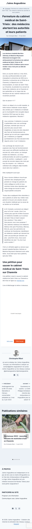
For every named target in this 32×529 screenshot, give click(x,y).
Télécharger (19, 341)
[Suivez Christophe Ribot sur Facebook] (14, 375)
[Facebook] (12, 508)
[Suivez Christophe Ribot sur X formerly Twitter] (17, 375)
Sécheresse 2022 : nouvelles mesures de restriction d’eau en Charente (15, 438)
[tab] (12, 459)
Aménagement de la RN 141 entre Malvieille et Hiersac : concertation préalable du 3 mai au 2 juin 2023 (8, 392)
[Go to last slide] (4, 436)
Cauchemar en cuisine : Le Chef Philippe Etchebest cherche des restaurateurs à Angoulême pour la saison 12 (24, 392)
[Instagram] (19, 508)
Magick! (16, 524)
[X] (16, 508)
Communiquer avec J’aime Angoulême (14, 498)
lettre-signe (10, 341)
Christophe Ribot (13, 35)
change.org (20, 280)
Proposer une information (10, 496)
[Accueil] (3, 8)
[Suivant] (27, 436)
